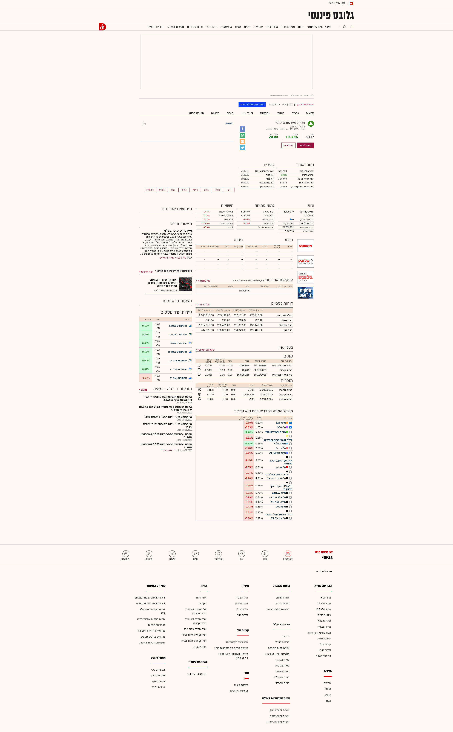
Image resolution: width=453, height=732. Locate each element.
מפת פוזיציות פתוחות (319, 632)
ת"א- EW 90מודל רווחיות (278, 514)
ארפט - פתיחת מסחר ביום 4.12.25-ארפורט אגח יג (166, 446)
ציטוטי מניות (324, 615)
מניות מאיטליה (281, 677)
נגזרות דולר (325, 644)
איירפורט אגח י (178, 343)
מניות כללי (280, 443)
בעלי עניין (247, 113)
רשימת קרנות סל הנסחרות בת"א (231, 648)
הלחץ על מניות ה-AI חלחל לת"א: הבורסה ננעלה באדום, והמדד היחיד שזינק (162, 283)
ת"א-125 (281, 422)
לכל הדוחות (204, 304)
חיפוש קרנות (282, 603)
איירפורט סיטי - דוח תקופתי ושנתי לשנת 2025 (167, 425)
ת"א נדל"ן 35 (278, 518)
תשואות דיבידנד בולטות (152, 642)
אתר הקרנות (282, 597)
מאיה (144, 389)
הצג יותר (167, 450)
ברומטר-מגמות (323, 656)
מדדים (286, 636)
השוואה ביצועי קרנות (278, 609)
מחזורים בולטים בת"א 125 (151, 631)
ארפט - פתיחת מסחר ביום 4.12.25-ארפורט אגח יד (166, 436)
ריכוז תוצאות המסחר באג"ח (150, 603)
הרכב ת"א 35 (324, 603)
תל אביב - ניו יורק (197, 674)
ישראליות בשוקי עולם (278, 722)
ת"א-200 (281, 506)
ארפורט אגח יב (178, 360)
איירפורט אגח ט (178, 334)
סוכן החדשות (158, 675)
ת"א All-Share (277, 452)
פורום (230, 113)
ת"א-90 (281, 427)
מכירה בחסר (196, 113)
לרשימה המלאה (206, 349)
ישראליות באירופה (279, 716)
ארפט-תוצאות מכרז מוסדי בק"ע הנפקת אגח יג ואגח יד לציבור (165, 408)
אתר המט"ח (242, 597)
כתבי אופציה (324, 638)
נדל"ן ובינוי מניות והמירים (278, 439)
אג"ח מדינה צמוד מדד (195, 629)
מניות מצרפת (282, 671)
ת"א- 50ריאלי (278, 502)
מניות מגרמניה (281, 665)
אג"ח (328, 700)
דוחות (280, 113)
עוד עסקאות (204, 280)
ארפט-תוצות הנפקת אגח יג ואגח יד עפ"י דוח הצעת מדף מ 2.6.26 (168, 398)
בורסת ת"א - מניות (292, 95)
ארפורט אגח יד (178, 377)
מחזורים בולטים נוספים (153, 637)
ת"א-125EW (279, 492)
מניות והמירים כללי (275, 431)
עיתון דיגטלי (158, 681)
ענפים (328, 695)
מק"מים (202, 603)
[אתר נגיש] (102, 26)
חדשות (215, 113)
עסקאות (265, 113)
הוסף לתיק (305, 145)
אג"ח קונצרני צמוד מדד (194, 635)
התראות (288, 145)
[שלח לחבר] (242, 141)
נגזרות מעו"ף (324, 627)
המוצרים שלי (158, 669)
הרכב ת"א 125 (323, 609)
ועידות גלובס (158, 687)
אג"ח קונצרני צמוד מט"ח (193, 641)
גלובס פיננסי (331, 15)
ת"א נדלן (281, 448)
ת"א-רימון (280, 467)
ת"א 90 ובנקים (277, 497)
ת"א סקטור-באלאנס (277, 474)
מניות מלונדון (282, 660)
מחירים (327, 683)
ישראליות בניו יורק (279, 710)
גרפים (295, 113)
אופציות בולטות (156, 625)
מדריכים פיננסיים (239, 691)
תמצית (310, 113)
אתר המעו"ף (324, 621)
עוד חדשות (147, 271)
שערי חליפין (241, 603)
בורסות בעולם (282, 642)
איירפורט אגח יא (177, 351)
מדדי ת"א (326, 597)
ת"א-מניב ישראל (276, 478)
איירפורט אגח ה (178, 325)
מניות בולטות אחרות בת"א (151, 619)
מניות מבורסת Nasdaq (277, 654)
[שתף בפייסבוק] (242, 129)
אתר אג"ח (201, 597)
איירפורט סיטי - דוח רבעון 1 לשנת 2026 (168, 416)
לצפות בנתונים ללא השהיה (252, 104)
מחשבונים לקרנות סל (237, 642)
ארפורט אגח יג (178, 369)
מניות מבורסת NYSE (278, 648)
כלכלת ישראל (241, 685)
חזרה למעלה (325, 571)
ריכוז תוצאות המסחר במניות (150, 597)
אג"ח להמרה (200, 646)
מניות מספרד (282, 683)
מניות (328, 689)
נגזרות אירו (325, 650)
